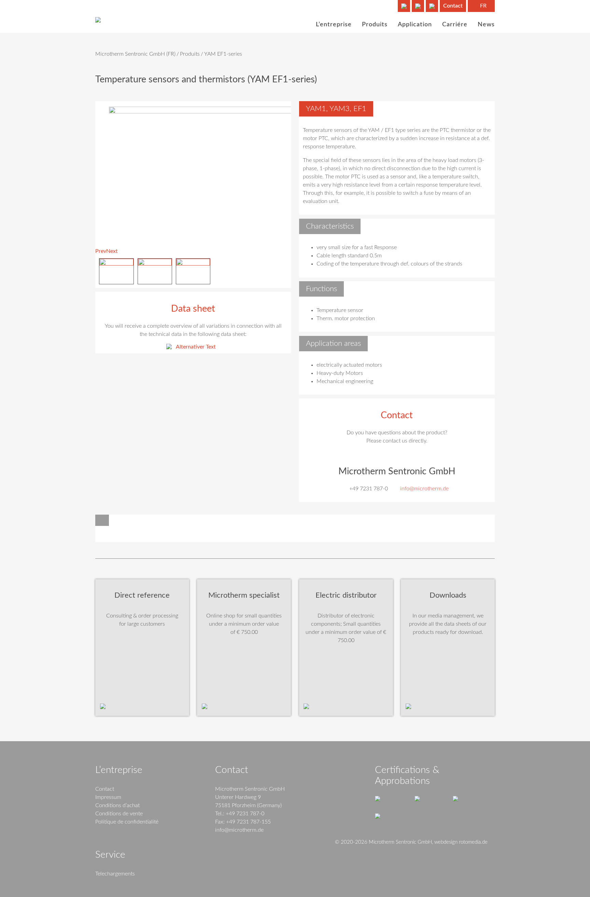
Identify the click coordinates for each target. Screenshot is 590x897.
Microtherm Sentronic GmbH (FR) (135, 54)
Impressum (108, 797)
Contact (453, 6)
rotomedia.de (473, 842)
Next (112, 251)
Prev (100, 251)
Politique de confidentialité (126, 822)
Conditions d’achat (117, 805)
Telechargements (115, 873)
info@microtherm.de (424, 488)
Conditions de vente (119, 813)
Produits (190, 54)
